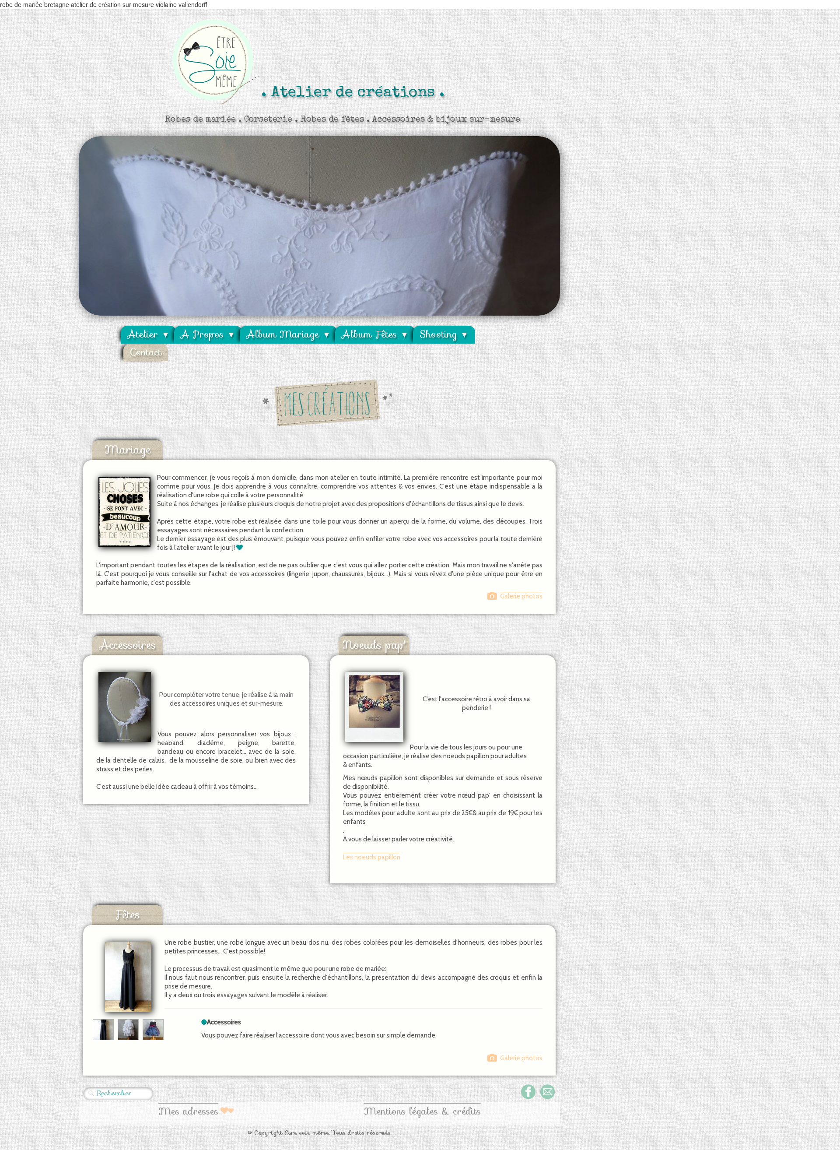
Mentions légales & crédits (422, 1111)
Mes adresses (188, 1111)
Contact (145, 352)
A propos (208, 334)
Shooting (444, 334)
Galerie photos (521, 596)
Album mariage (288, 334)
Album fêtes (375, 334)
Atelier (148, 334)
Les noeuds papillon (371, 857)
